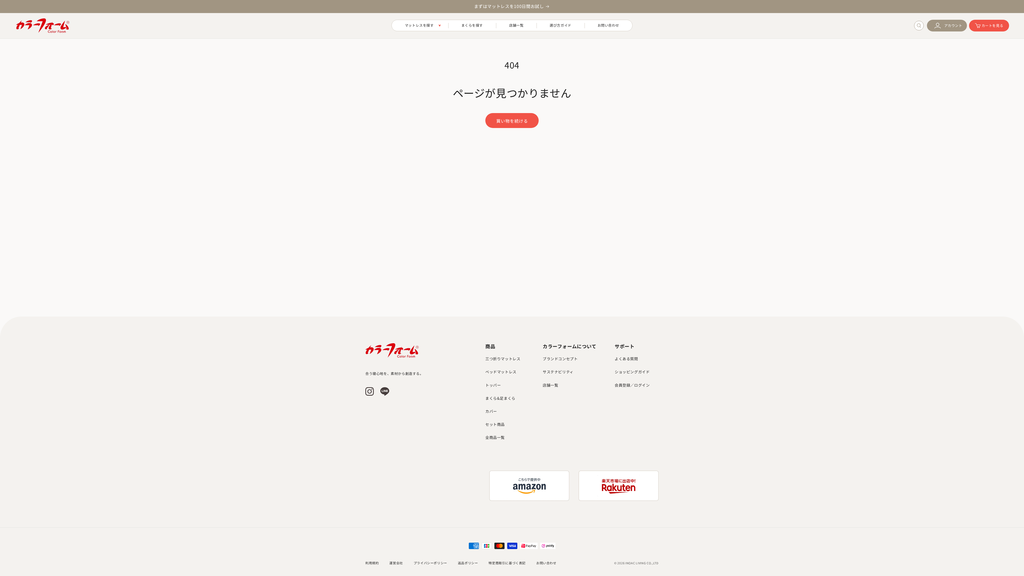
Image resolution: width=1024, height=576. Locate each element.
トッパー (493, 385)
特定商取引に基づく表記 (507, 563)
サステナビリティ (558, 371)
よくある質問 (626, 358)
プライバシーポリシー (430, 563)
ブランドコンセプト (560, 358)
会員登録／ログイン (632, 385)
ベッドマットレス (501, 371)
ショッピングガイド (632, 371)
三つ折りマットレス (502, 358)
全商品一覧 (495, 437)
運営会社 (396, 563)
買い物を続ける (512, 121)
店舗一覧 (550, 385)
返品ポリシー (468, 563)
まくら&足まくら (500, 398)
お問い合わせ (546, 563)
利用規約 (372, 563)
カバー (491, 411)
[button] (420, 25)
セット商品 (495, 424)
